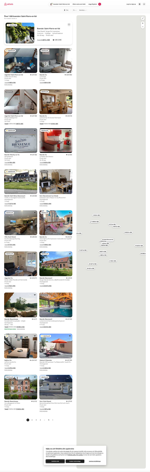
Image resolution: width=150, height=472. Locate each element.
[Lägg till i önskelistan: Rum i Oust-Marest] (69, 377)
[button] (43, 40)
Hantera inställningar (95, 461)
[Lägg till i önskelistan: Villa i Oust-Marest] (34, 212)
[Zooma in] (142, 23)
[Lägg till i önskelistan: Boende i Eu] (69, 50)
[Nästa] (52, 420)
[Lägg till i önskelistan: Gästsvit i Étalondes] (69, 335)
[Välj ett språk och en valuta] (139, 4)
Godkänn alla (55, 461)
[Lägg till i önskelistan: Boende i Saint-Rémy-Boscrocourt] (34, 171)
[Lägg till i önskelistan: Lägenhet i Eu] (34, 253)
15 (48, 420)
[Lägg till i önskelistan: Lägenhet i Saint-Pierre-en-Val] (34, 50)
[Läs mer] (16, 18)
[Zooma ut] (142, 26)
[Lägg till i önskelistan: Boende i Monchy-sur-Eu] (34, 130)
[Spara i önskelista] (69, 25)
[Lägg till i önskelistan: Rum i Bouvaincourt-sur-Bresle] (69, 171)
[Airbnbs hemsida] (8, 4)
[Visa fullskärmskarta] (142, 18)
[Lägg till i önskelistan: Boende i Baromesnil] (69, 253)
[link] (23, 420)
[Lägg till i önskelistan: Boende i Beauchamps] (34, 294)
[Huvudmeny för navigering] (144, 4)
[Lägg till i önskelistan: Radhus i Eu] (34, 335)
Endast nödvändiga (75, 461)
